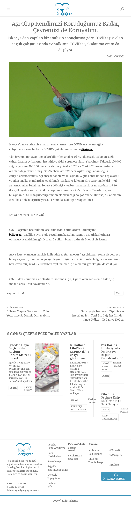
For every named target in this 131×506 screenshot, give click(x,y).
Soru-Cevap (54, 461)
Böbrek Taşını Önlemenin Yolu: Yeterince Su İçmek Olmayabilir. (28, 311)
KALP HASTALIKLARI (110, 417)
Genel (71, 450)
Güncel (118, 293)
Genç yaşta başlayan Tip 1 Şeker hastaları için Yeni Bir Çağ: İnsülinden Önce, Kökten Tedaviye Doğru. (98, 313)
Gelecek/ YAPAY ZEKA (106, 366)
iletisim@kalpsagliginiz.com (23, 490)
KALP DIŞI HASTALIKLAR (78, 408)
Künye (115, 464)
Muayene (117, 455)
